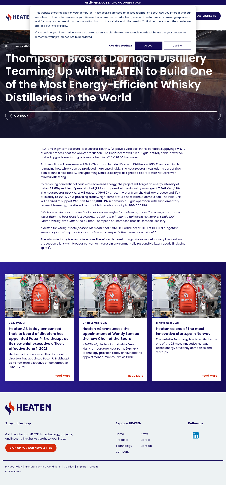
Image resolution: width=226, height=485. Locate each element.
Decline (177, 45)
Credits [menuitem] (94, 466)
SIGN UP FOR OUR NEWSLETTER (31, 448)
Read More (62, 375)
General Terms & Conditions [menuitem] (42, 466)
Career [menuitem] (145, 440)
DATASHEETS (206, 16)
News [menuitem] (144, 434)
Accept (148, 45)
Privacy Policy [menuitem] (13, 466)
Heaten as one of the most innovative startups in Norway (183, 331)
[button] (196, 435)
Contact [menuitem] (146, 446)
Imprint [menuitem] (81, 466)
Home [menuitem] (120, 434)
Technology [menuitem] (124, 446)
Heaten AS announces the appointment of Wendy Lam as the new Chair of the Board (110, 333)
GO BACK (19, 116)
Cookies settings (120, 45)
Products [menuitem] (122, 440)
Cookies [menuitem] (69, 466)
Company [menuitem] (122, 451)
